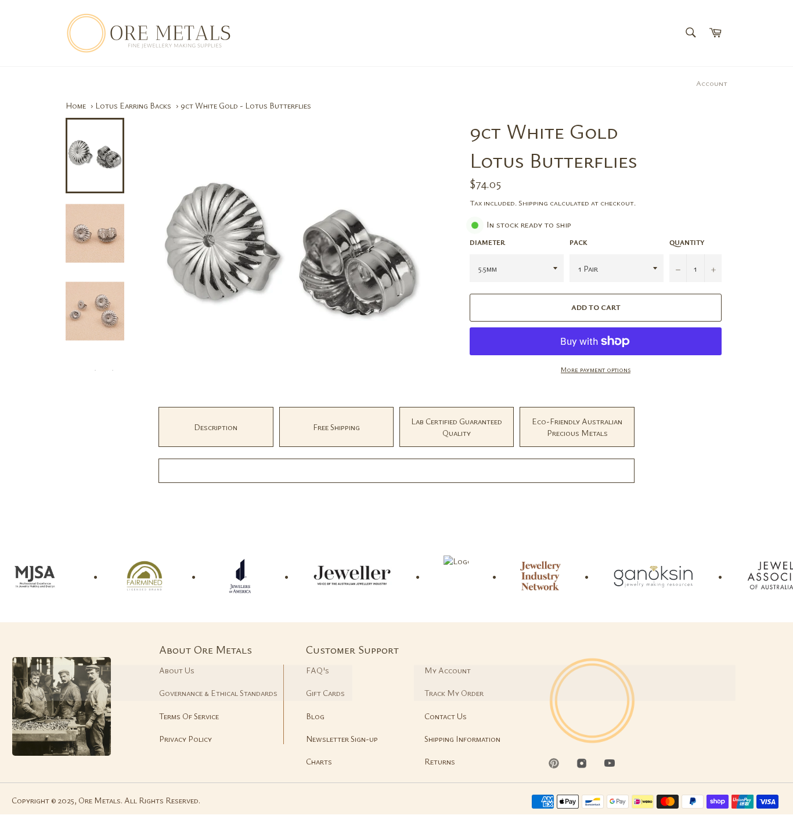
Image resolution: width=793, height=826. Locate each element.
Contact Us (445, 716)
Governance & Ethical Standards (218, 692)
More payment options (595, 369)
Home (76, 105)
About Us (176, 670)
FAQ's (317, 670)
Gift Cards (325, 692)
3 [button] (112, 370)
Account (711, 83)
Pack (578, 242)
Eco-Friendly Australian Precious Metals (577, 427)
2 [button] (95, 370)
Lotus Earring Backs (133, 105)
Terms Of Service (189, 716)
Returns (439, 761)
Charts (319, 761)
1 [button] (78, 370)
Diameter (487, 242)
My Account (447, 670)
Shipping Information (462, 738)
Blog (315, 716)
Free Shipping (336, 426)
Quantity (687, 242)
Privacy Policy (185, 738)
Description (215, 426)
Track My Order (454, 692)
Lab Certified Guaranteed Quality (456, 427)
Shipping (533, 202)
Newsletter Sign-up (342, 738)
